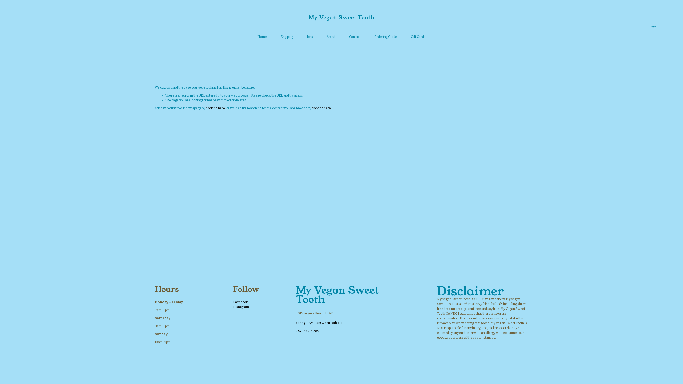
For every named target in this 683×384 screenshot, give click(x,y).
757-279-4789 (307, 331)
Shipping (287, 37)
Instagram (241, 307)
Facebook (240, 302)
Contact (355, 37)
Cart (652, 27)
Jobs (310, 37)
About (331, 37)
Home (262, 37)
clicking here (215, 108)
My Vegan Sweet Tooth (341, 17)
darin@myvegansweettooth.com (320, 323)
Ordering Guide (385, 37)
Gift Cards (418, 37)
